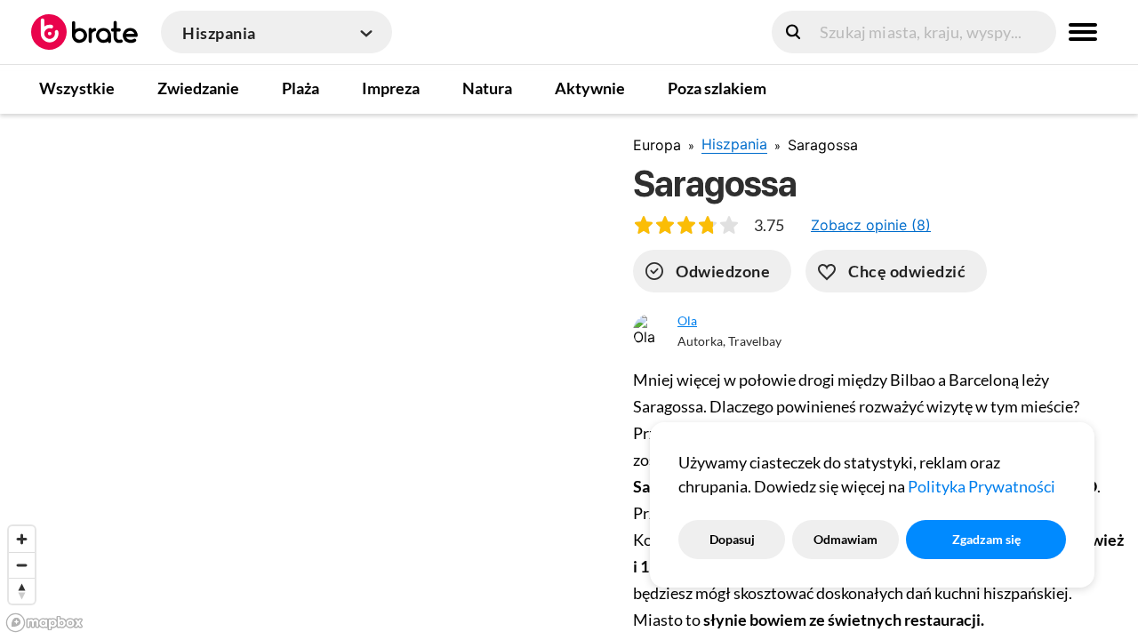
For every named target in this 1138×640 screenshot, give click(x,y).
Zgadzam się (986, 539)
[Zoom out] (22, 565)
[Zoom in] (22, 539)
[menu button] (1083, 32)
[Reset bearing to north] (22, 591)
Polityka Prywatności (981, 486)
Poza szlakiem (717, 88)
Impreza (391, 88)
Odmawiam (845, 539)
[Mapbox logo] (44, 622)
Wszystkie (77, 88)
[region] (302, 376)
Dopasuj (732, 539)
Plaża (300, 88)
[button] (871, 225)
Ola (687, 320)
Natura (487, 88)
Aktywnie (590, 88)
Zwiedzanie (198, 88)
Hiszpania (734, 144)
